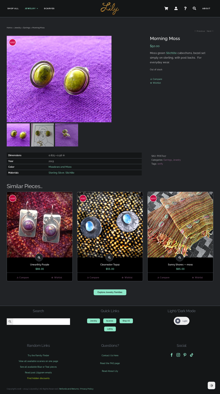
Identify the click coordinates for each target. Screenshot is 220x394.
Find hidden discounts (38, 378)
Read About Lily (110, 371)
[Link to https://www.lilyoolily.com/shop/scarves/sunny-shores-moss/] (180, 257)
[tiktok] (191, 355)
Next (209, 31)
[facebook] (171, 355)
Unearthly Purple (39, 264)
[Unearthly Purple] (39, 224)
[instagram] (178, 355)
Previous (201, 31)
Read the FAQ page (110, 363)
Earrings (168, 160)
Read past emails (38, 372)
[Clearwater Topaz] (110, 224)
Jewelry (177, 160)
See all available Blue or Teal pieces (38, 367)
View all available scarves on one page (38, 361)
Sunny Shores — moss (180, 264)
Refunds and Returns (69, 389)
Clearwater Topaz (110, 264)
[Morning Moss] (66, 79)
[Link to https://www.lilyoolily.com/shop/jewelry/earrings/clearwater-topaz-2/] (109, 257)
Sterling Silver (56, 172)
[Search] (194, 8)
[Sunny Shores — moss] (180, 224)
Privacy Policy (86, 389)
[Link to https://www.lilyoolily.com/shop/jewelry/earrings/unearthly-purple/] (39, 257)
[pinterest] (185, 355)
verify (160, 164)
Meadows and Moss (60, 166)
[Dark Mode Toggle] (211, 385)
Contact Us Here (110, 355)
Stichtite (171, 53)
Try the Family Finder (38, 355)
